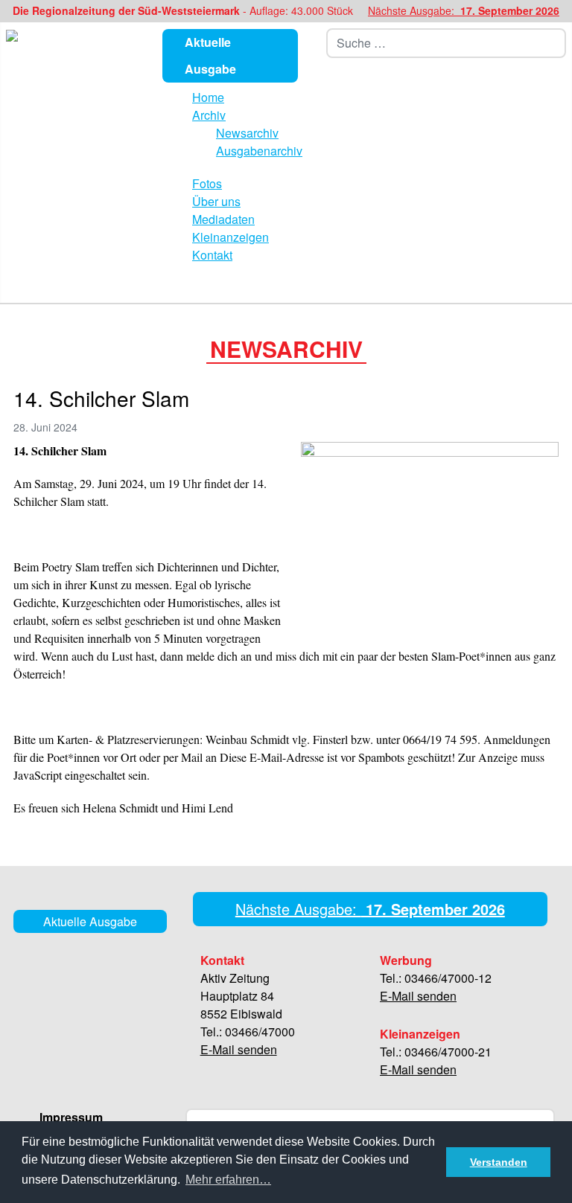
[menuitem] (208, 97)
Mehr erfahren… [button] (228, 1179)
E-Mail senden (238, 1049)
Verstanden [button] (498, 1162)
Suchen (557, 43)
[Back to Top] (555, 1184)
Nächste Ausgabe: (463, 10)
